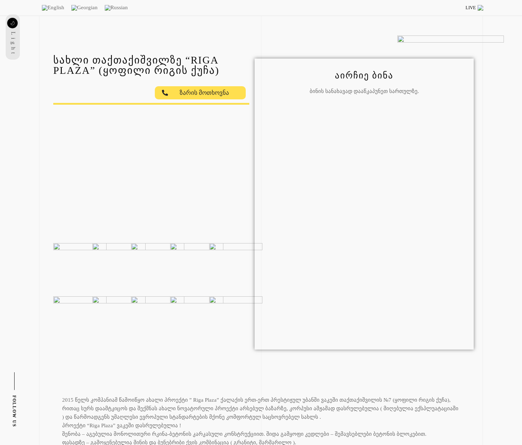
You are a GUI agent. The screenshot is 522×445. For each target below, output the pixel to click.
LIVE (471, 7)
